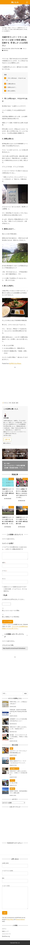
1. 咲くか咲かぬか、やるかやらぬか (16, 79)
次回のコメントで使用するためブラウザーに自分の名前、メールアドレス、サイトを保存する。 (15, 589)
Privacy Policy (9, 919)
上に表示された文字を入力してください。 (13, 599)
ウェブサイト (8, 443)
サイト (4, 578)
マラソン (24, 48)
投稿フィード (5, 931)
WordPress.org (6, 936)
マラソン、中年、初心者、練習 (11, 402)
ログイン (4, 928)
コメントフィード (6, 933)
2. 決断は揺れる (11, 84)
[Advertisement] (15, 385)
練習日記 (6, 50)
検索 (25, 693)
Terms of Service (20, 919)
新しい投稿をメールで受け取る (10, 617)
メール (4, 570)
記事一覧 (7, 439)
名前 (4, 562)
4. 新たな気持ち (11, 91)
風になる (15, 2)
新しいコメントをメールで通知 (10, 610)
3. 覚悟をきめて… (12, 87)
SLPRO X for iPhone (15, 363)
